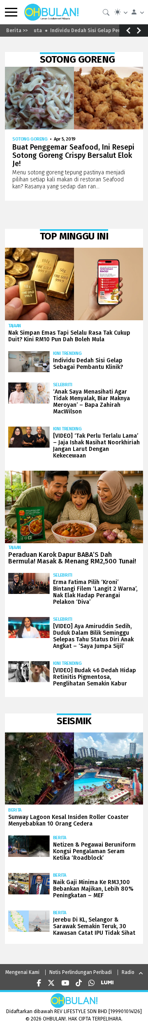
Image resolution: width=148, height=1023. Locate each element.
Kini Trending (67, 353)
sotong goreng (30, 139)
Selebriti (62, 384)
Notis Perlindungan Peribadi (80, 972)
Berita (14, 810)
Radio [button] (128, 972)
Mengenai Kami (22, 972)
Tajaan (14, 325)
